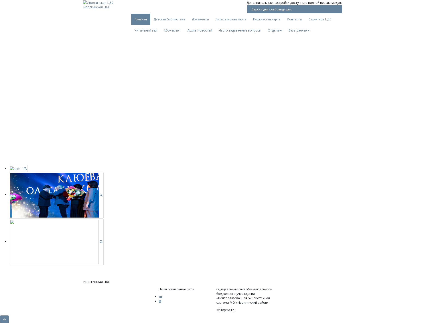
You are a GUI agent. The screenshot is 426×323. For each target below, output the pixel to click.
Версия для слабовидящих (271, 9)
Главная (140, 19)
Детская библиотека (169, 19)
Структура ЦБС (320, 19)
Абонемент (172, 30)
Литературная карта (230, 19)
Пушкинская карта (266, 19)
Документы (200, 19)
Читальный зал (145, 30)
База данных (297, 30)
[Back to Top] (4, 319)
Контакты (294, 19)
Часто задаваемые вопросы (240, 30)
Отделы (274, 30)
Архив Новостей (199, 30)
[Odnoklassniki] (160, 301)
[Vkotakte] (160, 297)
